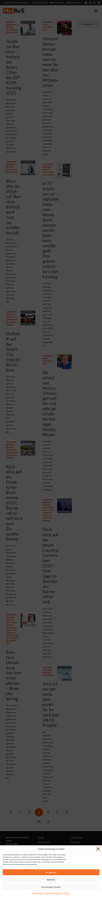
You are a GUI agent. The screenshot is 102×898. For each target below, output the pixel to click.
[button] (98, 849)
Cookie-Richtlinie (38, 893)
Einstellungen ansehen (51, 887)
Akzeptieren (51, 872)
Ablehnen (51, 879)
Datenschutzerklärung (53, 893)
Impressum (66, 893)
